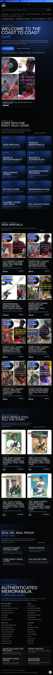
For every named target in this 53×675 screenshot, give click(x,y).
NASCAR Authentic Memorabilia (8, 625)
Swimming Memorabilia (6, 634)
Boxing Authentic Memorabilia (34, 619)
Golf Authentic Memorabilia (7, 632)
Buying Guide (30, 629)
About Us (30, 625)
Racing (43, 14)
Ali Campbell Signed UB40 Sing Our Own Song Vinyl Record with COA (13, 263)
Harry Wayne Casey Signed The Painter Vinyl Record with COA (39, 391)
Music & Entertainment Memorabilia (9, 608)
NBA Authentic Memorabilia (34, 608)
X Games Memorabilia (6, 643)
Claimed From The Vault (6, 619)
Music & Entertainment (33, 14)
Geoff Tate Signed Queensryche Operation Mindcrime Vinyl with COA (38, 306)
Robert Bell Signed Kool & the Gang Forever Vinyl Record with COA (39, 349)
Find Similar (20, 469)
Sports (23, 14)
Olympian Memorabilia (6, 641)
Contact (29, 636)
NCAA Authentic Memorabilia (34, 615)
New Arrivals (5, 14)
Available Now (4, 615)
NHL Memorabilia (31, 612)
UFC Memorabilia (31, 617)
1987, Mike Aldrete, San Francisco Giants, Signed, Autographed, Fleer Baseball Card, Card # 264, (39, 505)
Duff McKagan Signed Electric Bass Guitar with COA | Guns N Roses (12, 306)
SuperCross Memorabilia (6, 627)
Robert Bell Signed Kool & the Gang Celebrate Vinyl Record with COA (39, 263)
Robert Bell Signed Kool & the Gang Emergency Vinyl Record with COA (13, 349)
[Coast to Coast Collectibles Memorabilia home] (14, 5)
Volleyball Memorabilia (6, 636)
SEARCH (48, 9)
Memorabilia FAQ (31, 632)
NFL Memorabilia (31, 605)
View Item (21, 270)
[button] (29, 5)
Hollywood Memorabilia (6, 610)
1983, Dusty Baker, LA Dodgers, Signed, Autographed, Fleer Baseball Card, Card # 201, (13, 461)
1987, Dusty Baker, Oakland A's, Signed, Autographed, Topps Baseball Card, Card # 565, (13, 505)
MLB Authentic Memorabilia (34, 610)
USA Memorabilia (5, 638)
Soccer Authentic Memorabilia (8, 629)
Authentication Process (23, 48)
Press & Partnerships (32, 634)
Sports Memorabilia (5, 605)
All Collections (15, 14)
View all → (43, 230)
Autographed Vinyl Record (7, 612)
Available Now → (7, 48)
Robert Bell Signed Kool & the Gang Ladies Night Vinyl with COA (13, 391)
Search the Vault (31, 638)
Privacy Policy (31, 643)
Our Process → (42, 542)
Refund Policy (31, 641)
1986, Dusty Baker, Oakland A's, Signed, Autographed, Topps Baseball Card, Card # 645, (39, 461)
